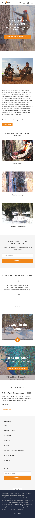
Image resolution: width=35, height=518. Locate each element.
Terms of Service (9, 455)
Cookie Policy (18, 505)
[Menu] (32, 3)
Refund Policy (8, 460)
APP (5, 425)
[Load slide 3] (19, 306)
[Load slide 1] (16, 306)
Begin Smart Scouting (17, 368)
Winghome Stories (9, 430)
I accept (17, 513)
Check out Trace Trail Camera (17, 37)
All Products (7, 435)
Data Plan (7, 440)
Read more (7, 409)
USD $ (17, 489)
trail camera (5, 404)
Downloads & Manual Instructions (14, 450)
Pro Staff (6, 445)
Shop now (7, 124)
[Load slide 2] (17, 306)
